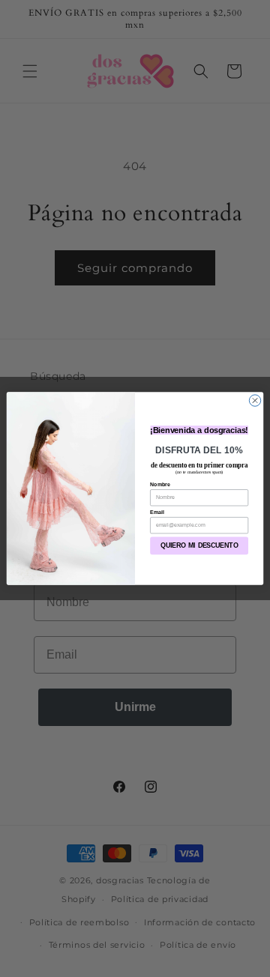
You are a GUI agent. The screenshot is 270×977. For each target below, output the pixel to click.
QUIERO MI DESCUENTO (199, 546)
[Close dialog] (254, 400)
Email (157, 512)
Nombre (160, 484)
